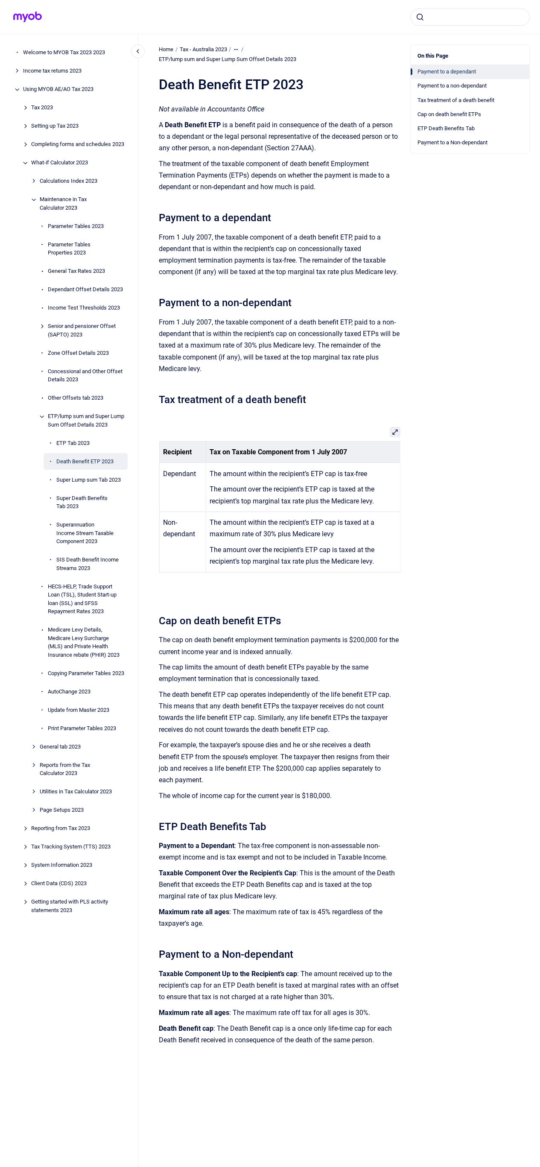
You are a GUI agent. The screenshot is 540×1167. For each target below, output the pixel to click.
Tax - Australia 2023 (203, 49)
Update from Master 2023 (78, 710)
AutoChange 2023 (69, 691)
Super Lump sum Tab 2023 (88, 480)
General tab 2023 (60, 746)
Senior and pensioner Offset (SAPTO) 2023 (82, 330)
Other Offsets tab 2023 (75, 398)
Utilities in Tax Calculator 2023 (76, 792)
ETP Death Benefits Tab (446, 128)
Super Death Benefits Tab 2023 (82, 502)
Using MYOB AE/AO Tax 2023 (58, 89)
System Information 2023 (61, 865)
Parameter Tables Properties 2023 (69, 248)
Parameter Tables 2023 (76, 226)
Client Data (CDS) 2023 (59, 883)
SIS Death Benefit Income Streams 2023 (87, 564)
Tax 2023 (42, 108)
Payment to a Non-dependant (452, 142)
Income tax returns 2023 (52, 71)
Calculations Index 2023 (68, 181)
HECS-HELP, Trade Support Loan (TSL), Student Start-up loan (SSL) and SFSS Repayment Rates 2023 (82, 599)
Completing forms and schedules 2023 (77, 144)
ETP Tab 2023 (73, 443)
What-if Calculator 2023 (59, 163)
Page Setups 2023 (62, 810)
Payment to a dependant (446, 71)
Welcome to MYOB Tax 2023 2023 (64, 53)
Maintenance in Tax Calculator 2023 (63, 203)
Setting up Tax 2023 (55, 126)
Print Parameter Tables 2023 (82, 728)
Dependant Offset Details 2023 (85, 290)
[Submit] (420, 17)
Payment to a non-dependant (452, 85)
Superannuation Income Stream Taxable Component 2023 (85, 533)
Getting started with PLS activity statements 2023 (69, 906)
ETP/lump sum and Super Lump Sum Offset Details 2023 (86, 420)
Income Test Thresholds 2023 (84, 308)
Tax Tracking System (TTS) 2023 (71, 847)
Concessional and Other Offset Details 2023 (85, 375)
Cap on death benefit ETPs (449, 114)
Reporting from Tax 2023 (60, 828)
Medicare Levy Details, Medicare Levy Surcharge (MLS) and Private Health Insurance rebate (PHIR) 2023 (84, 642)
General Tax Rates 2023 (76, 271)
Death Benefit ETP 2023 (85, 461)
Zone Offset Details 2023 (78, 353)
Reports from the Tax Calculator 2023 (65, 769)
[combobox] (470, 17)
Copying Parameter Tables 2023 (86, 673)
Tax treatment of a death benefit (455, 100)
